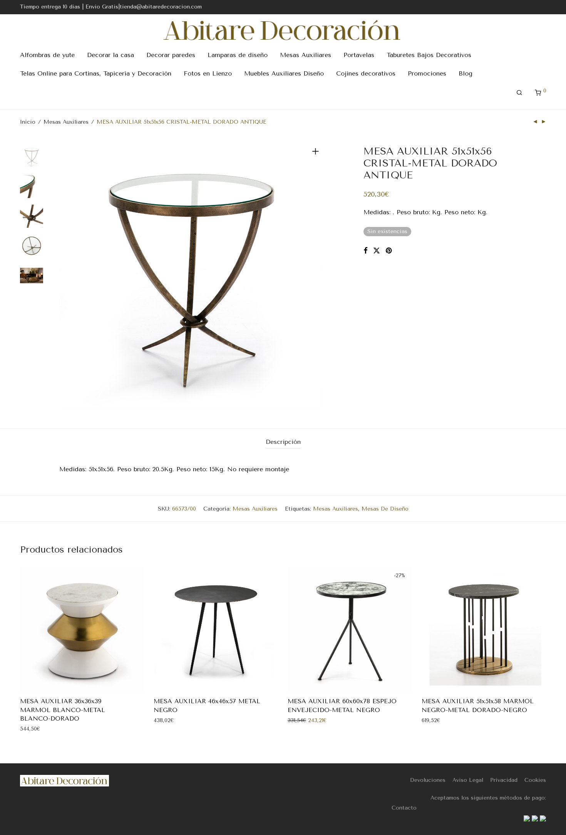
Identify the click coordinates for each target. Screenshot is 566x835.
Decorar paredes (170, 55)
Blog (465, 73)
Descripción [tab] (283, 441)
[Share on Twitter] (376, 251)
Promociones (427, 73)
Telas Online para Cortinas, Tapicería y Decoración (95, 73)
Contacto (404, 808)
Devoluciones (427, 780)
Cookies (535, 780)
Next (316, 276)
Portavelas (358, 55)
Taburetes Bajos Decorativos (429, 55)
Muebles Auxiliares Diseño (284, 73)
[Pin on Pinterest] (389, 251)
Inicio (27, 122)
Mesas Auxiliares (305, 55)
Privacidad (503, 780)
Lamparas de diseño (238, 55)
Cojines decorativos (365, 73)
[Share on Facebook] (365, 251)
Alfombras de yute (47, 55)
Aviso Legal (467, 780)
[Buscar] (519, 92)
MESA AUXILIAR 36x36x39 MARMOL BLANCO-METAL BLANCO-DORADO (62, 709)
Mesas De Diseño (385, 509)
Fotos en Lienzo (208, 73)
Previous (64, 276)
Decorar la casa (110, 55)
